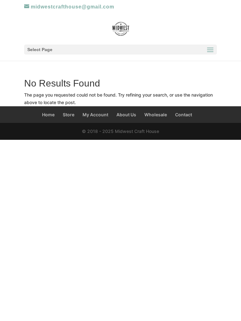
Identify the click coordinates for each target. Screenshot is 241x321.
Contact (183, 114)
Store (68, 114)
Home (48, 114)
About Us (126, 114)
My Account (95, 114)
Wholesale (155, 114)
